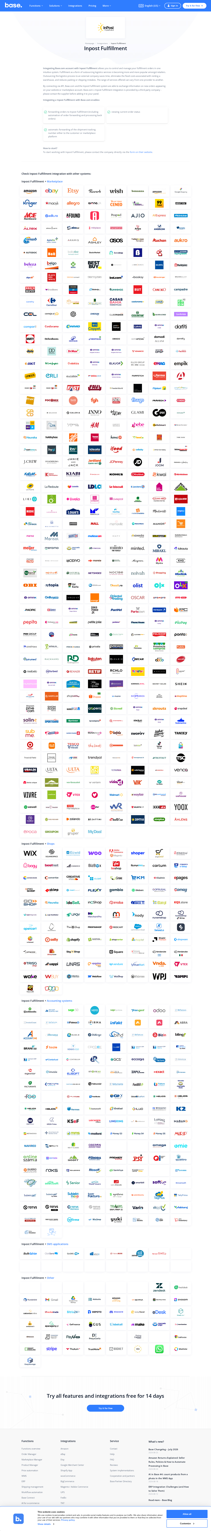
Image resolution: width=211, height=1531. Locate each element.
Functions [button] (35, 5)
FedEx (63, 1497)
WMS (24, 1475)
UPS (62, 1492)
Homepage (89, 43)
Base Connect (28, 1497)
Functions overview (31, 1448)
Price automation (30, 1470)
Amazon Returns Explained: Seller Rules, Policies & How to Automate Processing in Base (167, 1461)
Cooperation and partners (122, 1475)
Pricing (92, 5)
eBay (63, 1454)
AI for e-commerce (30, 1503)
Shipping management (32, 1486)
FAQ (112, 1459)
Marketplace (55, 181)
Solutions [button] (54, 5)
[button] (149, 5)
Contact (113, 1448)
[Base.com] (13, 5)
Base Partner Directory (121, 1481)
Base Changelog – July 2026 (163, 1449)
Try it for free (193, 5)
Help (112, 1454)
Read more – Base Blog (160, 1500)
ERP (23, 1481)
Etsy (62, 1459)
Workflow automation (32, 1492)
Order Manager (29, 1454)
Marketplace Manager (32, 1459)
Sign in (174, 5)
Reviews (114, 1465)
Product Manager (30, 1465)
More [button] (106, 5)
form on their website (141, 152)
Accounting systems (59, 1000)
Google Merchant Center (72, 1465)
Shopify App (66, 1470)
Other (50, 1278)
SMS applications (57, 1244)
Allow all (187, 1514)
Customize (185, 1523)
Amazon (64, 1448)
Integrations (75, 5)
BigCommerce (67, 1481)
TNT (62, 1503)
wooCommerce (68, 1475)
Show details (44, 1524)
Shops (51, 843)
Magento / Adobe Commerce (74, 1486)
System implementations (122, 1470)
